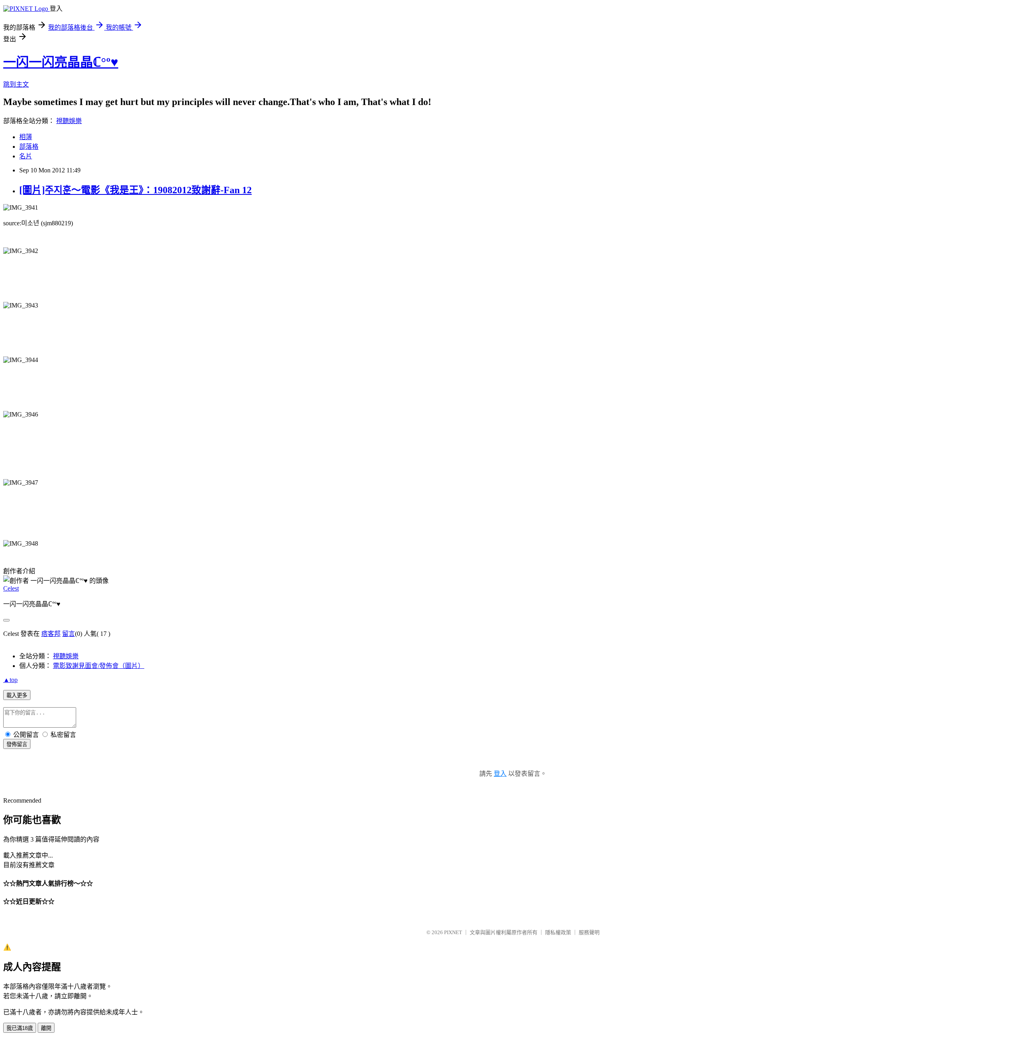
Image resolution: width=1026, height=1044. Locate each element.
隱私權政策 (558, 932)
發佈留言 (16, 744)
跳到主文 (16, 84)
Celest (11, 588)
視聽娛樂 (69, 120)
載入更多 (16, 695)
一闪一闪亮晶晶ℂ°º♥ (60, 62)
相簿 (25, 137)
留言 (68, 633)
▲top (10, 679)
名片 (25, 156)
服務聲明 (589, 932)
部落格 (28, 146)
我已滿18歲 (19, 1028)
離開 (46, 1028)
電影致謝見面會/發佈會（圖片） (98, 665)
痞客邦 (51, 633)
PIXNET (453, 932)
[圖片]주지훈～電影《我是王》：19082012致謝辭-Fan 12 (135, 190)
